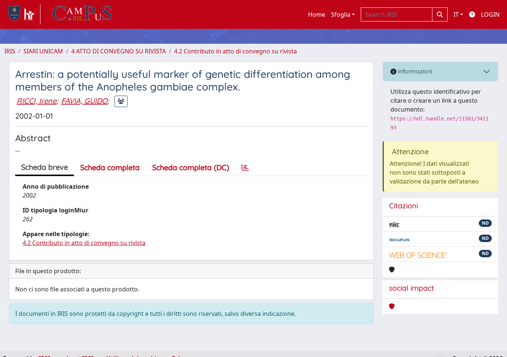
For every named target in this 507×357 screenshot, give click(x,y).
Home (316, 14)
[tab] (245, 167)
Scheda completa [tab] (110, 167)
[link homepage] (22, 14)
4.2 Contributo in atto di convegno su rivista (235, 51)
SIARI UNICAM (43, 51)
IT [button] (456, 14)
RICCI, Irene (36, 100)
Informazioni (414, 71)
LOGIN (490, 14)
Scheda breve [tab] (44, 167)
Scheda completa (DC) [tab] (190, 167)
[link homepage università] (82, 14)
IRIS (9, 51)
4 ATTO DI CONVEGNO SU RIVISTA (118, 51)
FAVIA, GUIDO (84, 100)
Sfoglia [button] (340, 14)
